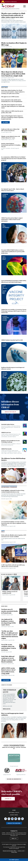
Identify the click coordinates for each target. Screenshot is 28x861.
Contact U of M (21, 850)
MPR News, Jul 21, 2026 (7, 706)
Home (14, 810)
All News (5, 122)
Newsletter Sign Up (10, 411)
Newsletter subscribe (14, 823)
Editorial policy (14, 812)
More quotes (6, 708)
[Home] (7, 5)
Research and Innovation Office (9, 850)
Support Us (8, 798)
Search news (14, 814)
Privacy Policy (14, 852)
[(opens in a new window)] (9, 2)
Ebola (3, 531)
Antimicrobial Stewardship (9, 487)
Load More (6, 680)
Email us (14, 838)
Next (16, 574)
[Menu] (24, 6)
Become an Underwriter (14, 779)
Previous (14, 574)
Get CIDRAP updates (14, 859)
